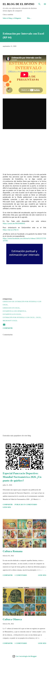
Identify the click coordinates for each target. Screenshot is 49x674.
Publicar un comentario (26, 504)
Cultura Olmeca (12, 619)
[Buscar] (39, 4)
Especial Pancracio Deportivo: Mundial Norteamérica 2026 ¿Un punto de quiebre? (22, 477)
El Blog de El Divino (18, 4)
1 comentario (21, 575)
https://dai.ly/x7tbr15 (11, 230)
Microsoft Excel (10, 321)
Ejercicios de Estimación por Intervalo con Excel (22, 303)
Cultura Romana (12, 551)
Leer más (7, 507)
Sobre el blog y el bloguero (12, 18)
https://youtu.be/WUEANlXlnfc (14, 224)
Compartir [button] (8, 328)
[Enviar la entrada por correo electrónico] (4, 325)
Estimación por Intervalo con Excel (19, 317)
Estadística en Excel (12, 314)
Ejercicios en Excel (11, 308)
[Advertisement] (24, 411)
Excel (38, 317)
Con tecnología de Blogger (26, 656)
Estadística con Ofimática (14, 311)
